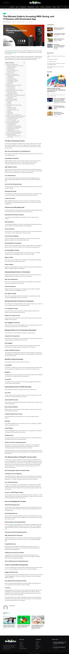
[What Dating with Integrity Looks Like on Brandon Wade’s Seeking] (50, 107)
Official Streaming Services (12, 123)
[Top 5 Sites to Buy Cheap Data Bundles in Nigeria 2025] (23, 620)
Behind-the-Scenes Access (12, 92)
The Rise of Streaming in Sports (12, 64)
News (17, 7)
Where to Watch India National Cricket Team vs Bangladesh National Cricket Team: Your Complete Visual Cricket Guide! (60, 100)
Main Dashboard (10, 76)
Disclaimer (21, 645)
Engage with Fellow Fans (12, 134)
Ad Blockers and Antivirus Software (14, 130)
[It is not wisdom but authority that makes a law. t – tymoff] (50, 35)
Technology (48, 7)
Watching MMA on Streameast (13, 80)
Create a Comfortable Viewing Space (13, 133)
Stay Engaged (10, 97)
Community (10, 103)
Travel (54, 7)
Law (58, 7)
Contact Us (21, 643)
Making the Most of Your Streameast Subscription (15, 95)
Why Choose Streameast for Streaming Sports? (15, 65)
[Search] (65, 7)
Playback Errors (10, 113)
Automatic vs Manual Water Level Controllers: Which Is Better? (59, 643)
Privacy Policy (21, 646)
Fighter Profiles (10, 82)
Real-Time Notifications (12, 86)
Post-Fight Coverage (11, 88)
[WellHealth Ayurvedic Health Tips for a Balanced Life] (50, 29)
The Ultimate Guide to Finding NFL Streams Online (15, 116)
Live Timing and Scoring (12, 91)
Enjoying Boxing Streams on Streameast (13, 85)
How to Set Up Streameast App (13, 70)
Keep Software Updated (12, 108)
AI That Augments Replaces (51, 61)
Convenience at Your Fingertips (13, 118)
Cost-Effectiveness (11, 69)
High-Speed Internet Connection (13, 128)
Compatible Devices (11, 129)
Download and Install (11, 71)
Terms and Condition (22, 648)
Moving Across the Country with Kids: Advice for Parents (9, 626)
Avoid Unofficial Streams (12, 107)
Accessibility (10, 101)
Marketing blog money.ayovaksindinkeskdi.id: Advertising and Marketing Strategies (59, 46)
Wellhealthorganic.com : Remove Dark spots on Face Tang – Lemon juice (59, 113)
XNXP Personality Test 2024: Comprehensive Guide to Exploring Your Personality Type (56, 90)
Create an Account (11, 72)
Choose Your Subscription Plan (12, 74)
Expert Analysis (10, 83)
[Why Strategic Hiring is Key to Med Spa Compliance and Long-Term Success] (37, 620)
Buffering (9, 111)
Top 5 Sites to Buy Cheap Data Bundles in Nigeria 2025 (23, 626)
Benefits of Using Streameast (11, 100)
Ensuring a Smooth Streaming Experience (15, 127)
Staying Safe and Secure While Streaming (14, 105)
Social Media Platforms (12, 124)
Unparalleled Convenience (12, 66)
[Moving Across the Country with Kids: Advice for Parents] (9, 620)
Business (37, 643)
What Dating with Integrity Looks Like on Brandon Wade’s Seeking (59, 107)
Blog (4, 13)
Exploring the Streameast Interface (13, 75)
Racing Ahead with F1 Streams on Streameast (14, 90)
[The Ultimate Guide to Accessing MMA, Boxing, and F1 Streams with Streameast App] (23, 35)
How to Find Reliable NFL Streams (12, 122)
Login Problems (10, 112)
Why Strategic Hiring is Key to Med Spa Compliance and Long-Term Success (37, 627)
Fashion (42, 7)
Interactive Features (11, 87)
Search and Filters (11, 77)
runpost (15, 524)
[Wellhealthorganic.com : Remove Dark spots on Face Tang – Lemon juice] (50, 113)
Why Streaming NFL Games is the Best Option (15, 117)
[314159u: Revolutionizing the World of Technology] (50, 40)
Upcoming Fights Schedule (12, 81)
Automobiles (23, 7)
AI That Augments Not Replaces (52, 59)
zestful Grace (8, 21)
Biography (12, 7)
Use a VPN (9, 106)
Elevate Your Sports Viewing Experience (14, 114)
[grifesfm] (34, 3)
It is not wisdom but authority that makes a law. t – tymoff (59, 34)
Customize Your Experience (12, 96)
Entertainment (30, 7)
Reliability (9, 102)
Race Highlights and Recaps (12, 93)
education (37, 645)
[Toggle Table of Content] (24, 63)
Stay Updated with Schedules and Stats (15, 135)
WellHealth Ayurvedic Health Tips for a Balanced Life (59, 28)
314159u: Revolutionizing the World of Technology (59, 39)
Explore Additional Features (12, 98)
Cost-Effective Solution (12, 119)
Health (37, 7)
